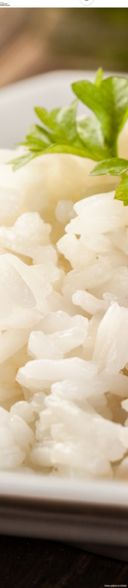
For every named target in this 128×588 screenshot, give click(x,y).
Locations (3, 3)
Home (2, 2)
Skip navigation (4, 0)
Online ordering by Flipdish (115, 585)
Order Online (5, 5)
